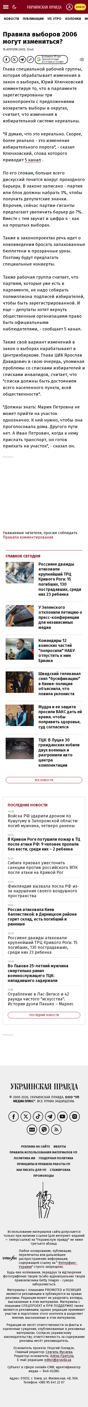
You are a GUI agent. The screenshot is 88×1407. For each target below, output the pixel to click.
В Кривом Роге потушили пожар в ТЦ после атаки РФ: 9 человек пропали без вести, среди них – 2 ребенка (44, 844)
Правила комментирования (28, 537)
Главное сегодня (23, 556)
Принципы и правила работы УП (43, 1164)
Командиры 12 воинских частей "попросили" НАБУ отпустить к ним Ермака (56, 650)
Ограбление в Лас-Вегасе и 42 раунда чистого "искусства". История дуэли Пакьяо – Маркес (41, 999)
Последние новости (28, 805)
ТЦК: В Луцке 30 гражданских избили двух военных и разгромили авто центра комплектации (59, 752)
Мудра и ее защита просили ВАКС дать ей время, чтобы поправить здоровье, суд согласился (60, 717)
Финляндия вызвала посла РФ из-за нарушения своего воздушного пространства (43, 891)
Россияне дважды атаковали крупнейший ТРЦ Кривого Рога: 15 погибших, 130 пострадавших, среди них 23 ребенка (59, 579)
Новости (11, 19)
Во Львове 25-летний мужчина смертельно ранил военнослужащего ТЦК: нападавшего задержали (38, 973)
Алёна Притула (61, 1356)
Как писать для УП (31, 1170)
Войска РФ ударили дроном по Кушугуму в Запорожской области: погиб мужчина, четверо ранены (43, 820)
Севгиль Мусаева (59, 1352)
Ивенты (60, 1146)
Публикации (33, 19)
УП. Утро (54, 19)
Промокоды (43, 1175)
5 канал (33, 160)
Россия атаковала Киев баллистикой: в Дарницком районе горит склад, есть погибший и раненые (42, 917)
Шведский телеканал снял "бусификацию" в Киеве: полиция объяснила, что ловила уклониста (59, 683)
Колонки (73, 19)
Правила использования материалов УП (43, 1152)
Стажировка (60, 1170)
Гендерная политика (56, 1158)
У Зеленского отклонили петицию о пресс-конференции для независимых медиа (60, 617)
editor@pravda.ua (57, 1360)
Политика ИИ (24, 1158)
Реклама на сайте (35, 1146)
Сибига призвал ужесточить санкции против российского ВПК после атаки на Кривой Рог (43, 867)
